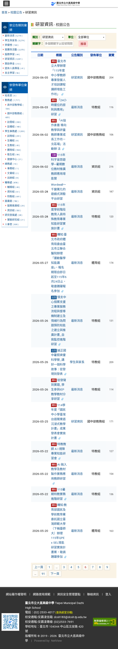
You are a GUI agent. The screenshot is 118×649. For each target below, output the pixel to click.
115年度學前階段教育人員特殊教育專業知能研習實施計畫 (58, 216)
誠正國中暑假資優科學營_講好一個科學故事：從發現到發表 (58, 362)
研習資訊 (13, 58)
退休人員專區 (15, 68)
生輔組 (13, 140)
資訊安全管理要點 (69, 594)
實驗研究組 (16, 219)
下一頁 (55, 573)
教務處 (12, 100)
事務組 (13, 168)
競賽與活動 (15, 49)
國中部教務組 (14, 115)
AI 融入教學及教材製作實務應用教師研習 (59, 471)
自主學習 (12, 72)
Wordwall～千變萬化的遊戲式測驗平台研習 (58, 191)
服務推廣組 (16, 205)
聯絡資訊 (93, 594)
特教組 (14, 196)
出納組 (13, 177)
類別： (36, 37)
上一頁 (38, 567)
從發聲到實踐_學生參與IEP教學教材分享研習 (58, 389)
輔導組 (13, 187)
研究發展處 (13, 214)
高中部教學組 (14, 106)
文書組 (13, 173)
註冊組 (14, 122)
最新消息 (13, 35)
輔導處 (11, 182)
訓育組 (14, 135)
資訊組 (14, 210)
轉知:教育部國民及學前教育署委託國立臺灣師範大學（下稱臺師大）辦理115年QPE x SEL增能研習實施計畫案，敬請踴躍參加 (59, 530)
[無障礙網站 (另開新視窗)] (105, 622)
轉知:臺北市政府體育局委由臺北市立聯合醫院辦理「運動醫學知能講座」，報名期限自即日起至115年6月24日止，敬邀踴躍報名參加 (59, 263)
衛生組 (13, 154)
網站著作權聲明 (16, 594)
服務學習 (12, 54)
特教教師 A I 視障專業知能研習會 (58, 451)
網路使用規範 (41, 594)
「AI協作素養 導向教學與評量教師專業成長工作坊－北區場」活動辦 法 (58, 134)
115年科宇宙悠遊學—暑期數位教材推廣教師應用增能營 (58, 166)
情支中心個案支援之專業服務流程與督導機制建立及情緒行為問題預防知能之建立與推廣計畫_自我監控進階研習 (58, 320)
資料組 (13, 191)
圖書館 (11, 201)
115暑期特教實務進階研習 (58, 494)
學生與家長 (15, 40)
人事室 (11, 224)
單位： (72, 37)
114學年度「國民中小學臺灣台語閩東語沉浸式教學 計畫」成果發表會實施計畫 (58, 421)
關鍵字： (37, 43)
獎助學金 (13, 63)
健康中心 (14, 159)
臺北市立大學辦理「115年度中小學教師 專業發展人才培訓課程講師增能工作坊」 (58, 77)
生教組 (13, 145)
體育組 (14, 149)
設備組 (14, 126)
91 (44, 574)
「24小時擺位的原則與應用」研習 (59, 107)
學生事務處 (15, 131)
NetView (56, 640)
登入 (108, 594)
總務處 (11, 163)
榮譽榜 (11, 44)
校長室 (10, 95)
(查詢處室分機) (64, 612)
